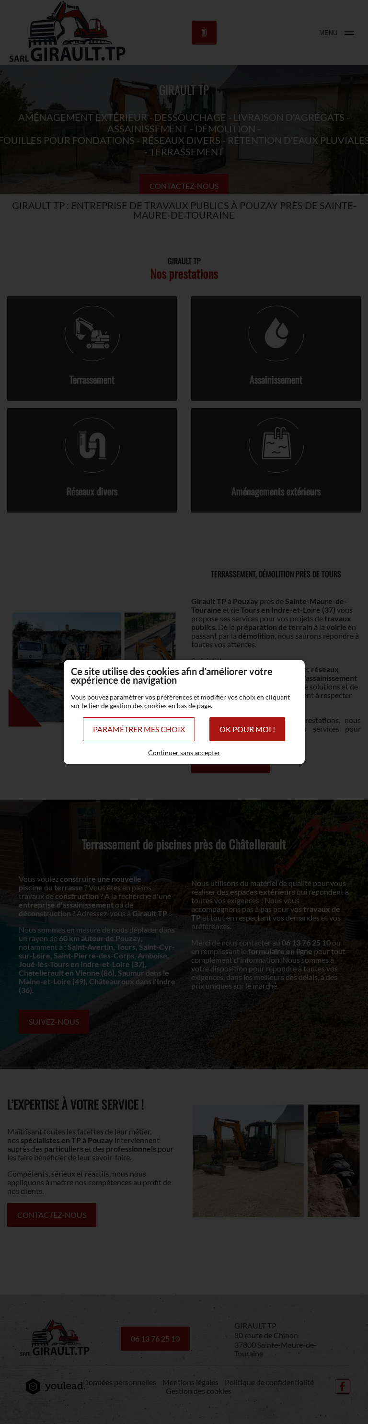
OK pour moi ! (247, 729)
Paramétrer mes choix (139, 729)
